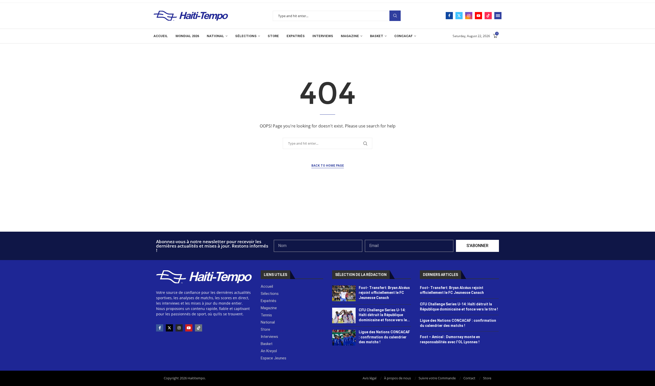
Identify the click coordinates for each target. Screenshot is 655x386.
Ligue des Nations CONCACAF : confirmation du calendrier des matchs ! (384, 337)
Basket (376, 36)
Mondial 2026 (187, 36)
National (215, 36)
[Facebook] (449, 15)
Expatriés (296, 36)
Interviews (322, 36)
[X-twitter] (169, 327)
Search (395, 15)
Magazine (350, 36)
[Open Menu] (497, 15)
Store (273, 36)
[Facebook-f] (159, 327)
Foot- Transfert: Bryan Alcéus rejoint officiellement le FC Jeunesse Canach (384, 293)
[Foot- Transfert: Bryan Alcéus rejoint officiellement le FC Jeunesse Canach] (344, 293)
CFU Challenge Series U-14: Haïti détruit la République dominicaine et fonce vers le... (384, 315)
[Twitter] (459, 15)
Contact (469, 378)
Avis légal (369, 378)
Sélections (246, 36)
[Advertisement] (327, 218)
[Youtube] (478, 15)
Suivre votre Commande (437, 378)
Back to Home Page (327, 165)
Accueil (161, 36)
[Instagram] (468, 15)
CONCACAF (403, 36)
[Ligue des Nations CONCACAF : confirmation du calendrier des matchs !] (344, 338)
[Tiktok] (488, 15)
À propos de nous (397, 378)
